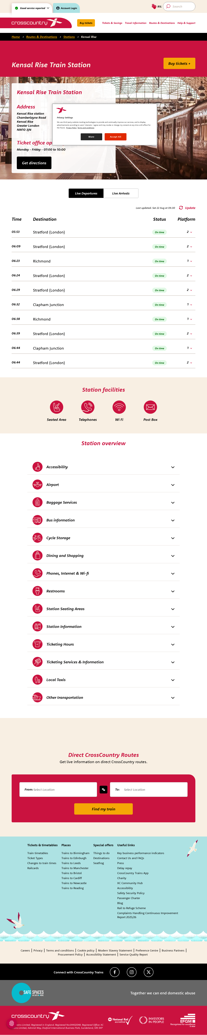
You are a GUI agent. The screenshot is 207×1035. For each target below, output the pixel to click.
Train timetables (37, 853)
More (91, 136)
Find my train (103, 809)
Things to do (101, 853)
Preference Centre (147, 950)
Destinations (101, 858)
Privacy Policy (71, 128)
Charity (121, 878)
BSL (160, 6)
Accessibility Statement (101, 954)
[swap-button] (103, 789)
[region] (104, 124)
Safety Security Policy (131, 893)
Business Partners (173, 950)
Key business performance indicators (140, 853)
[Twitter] (148, 972)
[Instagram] (131, 972)
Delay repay (124, 868)
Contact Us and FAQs (130, 858)
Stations (69, 37)
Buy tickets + (179, 63)
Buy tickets (86, 23)
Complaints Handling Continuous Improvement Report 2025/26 (147, 915)
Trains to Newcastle (74, 883)
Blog (120, 903)
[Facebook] (115, 972)
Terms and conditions (60, 950)
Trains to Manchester (74, 868)
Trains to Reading (72, 888)
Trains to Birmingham (75, 853)
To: (117, 789)
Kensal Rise (89, 37)
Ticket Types (35, 858)
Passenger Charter (128, 898)
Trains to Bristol (71, 873)
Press (120, 863)
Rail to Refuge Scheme (131, 908)
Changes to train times (41, 863)
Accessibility (125, 888)
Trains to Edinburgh (74, 858)
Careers (25, 950)
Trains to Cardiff (71, 878)
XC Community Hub (130, 883)
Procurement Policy (70, 954)
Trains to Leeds (71, 863)
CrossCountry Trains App (132, 873)
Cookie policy (85, 950)
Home (16, 37)
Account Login (69, 8)
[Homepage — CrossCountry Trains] (36, 22)
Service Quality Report (134, 954)
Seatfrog (98, 863)
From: (29, 789)
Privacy (38, 950)
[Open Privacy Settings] (11, 1023)
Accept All (115, 136)
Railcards (33, 868)
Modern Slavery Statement (115, 950)
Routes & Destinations (41, 37)
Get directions (34, 162)
